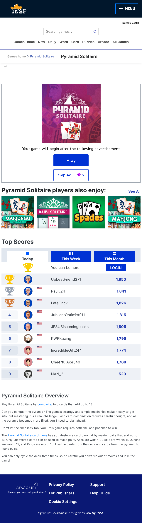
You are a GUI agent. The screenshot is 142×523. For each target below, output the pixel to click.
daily (52, 42)
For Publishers (61, 493)
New (41, 42)
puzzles (88, 42)
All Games (120, 42)
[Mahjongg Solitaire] (17, 212)
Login (116, 268)
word (64, 42)
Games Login (130, 23)
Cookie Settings (63, 501)
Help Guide (100, 493)
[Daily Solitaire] (53, 212)
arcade (103, 42)
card (75, 42)
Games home (24, 42)
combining (45, 404)
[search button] (95, 31)
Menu (130, 9)
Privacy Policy (61, 484)
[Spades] (88, 212)
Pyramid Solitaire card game (27, 435)
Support (97, 484)
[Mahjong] (124, 212)
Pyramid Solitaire (42, 56)
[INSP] (18, 8)
